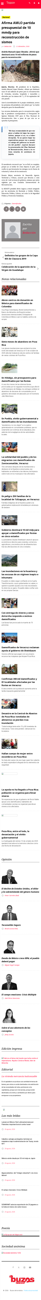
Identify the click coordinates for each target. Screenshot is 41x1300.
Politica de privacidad (31, 1290)
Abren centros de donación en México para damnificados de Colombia (17, 303)
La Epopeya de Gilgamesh (14, 1234)
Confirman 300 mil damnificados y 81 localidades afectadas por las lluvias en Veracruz (19, 682)
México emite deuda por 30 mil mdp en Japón (18, 1158)
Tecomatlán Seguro (11, 925)
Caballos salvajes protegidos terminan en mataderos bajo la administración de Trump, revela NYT (20, 1141)
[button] (4, 10)
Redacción (8, 46)
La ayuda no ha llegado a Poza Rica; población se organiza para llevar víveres (20, 792)
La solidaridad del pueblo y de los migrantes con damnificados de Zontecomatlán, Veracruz (19, 460)
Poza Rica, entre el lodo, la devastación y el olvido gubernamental (15, 834)
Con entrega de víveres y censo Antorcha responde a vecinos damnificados (18, 616)
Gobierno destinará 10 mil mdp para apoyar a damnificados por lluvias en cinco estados (20, 533)
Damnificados (16, 204)
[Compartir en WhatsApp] (17, 209)
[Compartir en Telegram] (23, 209)
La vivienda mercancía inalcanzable (19, 1076)
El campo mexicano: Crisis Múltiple (19, 994)
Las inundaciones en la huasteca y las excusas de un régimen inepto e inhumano (20, 574)
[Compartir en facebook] (6, 209)
